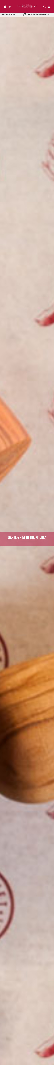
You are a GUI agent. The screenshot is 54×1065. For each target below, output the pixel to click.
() (9, 7)
